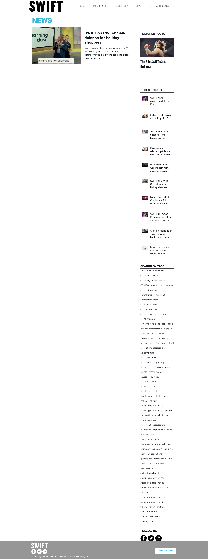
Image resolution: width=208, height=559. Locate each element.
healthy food (167, 343)
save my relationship (158, 463)
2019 (142, 271)
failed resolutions (148, 333)
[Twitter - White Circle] (39, 551)
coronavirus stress (149, 299)
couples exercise (148, 309)
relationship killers (163, 458)
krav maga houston (162, 410)
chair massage (166, 285)
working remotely (149, 521)
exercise (168, 328)
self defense (146, 468)
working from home (150, 516)
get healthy (163, 338)
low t (167, 415)
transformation (147, 507)
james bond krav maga (151, 405)
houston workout (148, 391)
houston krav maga (149, 377)
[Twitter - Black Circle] (151, 538)
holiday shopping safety (152, 362)
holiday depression (149, 357)
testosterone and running (152, 502)
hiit (141, 348)
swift (168, 487)
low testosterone (148, 420)
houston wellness (149, 386)
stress (161, 478)
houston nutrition (148, 381)
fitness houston (147, 338)
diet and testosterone (151, 328)
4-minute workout (155, 271)
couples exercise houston (153, 314)
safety (143, 463)
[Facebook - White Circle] (33, 551)
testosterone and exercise (153, 497)
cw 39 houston (147, 319)
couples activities (149, 304)
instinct (144, 401)
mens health (146, 444)
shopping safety (148, 478)
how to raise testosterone (153, 396)
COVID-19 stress (148, 285)
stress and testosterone (152, 487)
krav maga (145, 410)
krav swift (145, 415)
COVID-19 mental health (152, 280)
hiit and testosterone (155, 348)
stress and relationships (152, 483)
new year (145, 449)
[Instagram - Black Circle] (158, 538)
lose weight (157, 415)
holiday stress (147, 367)
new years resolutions (151, 454)
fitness (162, 333)
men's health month (150, 439)
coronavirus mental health (153, 295)
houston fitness (163, 367)
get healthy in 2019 (149, 343)
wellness (161, 507)
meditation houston (162, 430)
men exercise (147, 434)
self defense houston (150, 473)
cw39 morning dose (150, 324)
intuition (153, 401)
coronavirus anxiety (150, 290)
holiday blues (147, 353)
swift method (146, 492)
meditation (145, 430)
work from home (148, 511)
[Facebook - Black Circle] (143, 538)
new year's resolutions (162, 449)
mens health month (164, 444)
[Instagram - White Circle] (44, 551)
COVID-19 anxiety (149, 275)
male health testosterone (152, 425)
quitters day (146, 458)
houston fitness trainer (151, 372)
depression (167, 324)
